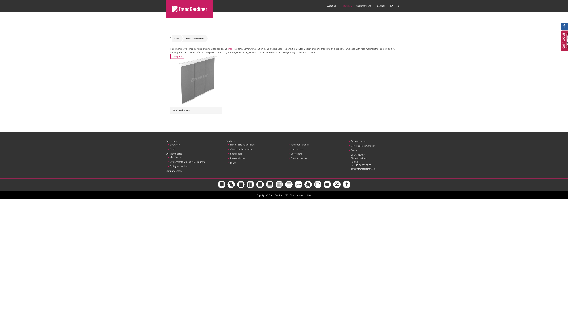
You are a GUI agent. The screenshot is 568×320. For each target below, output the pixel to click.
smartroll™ (175, 144)
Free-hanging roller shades (242, 144)
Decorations (296, 153)
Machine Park (176, 157)
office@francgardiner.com (363, 168)
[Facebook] (564, 26)
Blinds (233, 162)
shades (231, 48)
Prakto (173, 149)
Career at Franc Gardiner (363, 145)
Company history (174, 170)
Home (176, 38)
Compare (177, 56)
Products (346, 5)
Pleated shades (237, 158)
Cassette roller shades (241, 149)
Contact (381, 5)
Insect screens (297, 149)
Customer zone (363, 5)
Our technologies (174, 153)
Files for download (299, 158)
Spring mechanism (179, 166)
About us (331, 5)
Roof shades (236, 153)
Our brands (171, 141)
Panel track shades (300, 144)
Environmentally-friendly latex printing (187, 161)
